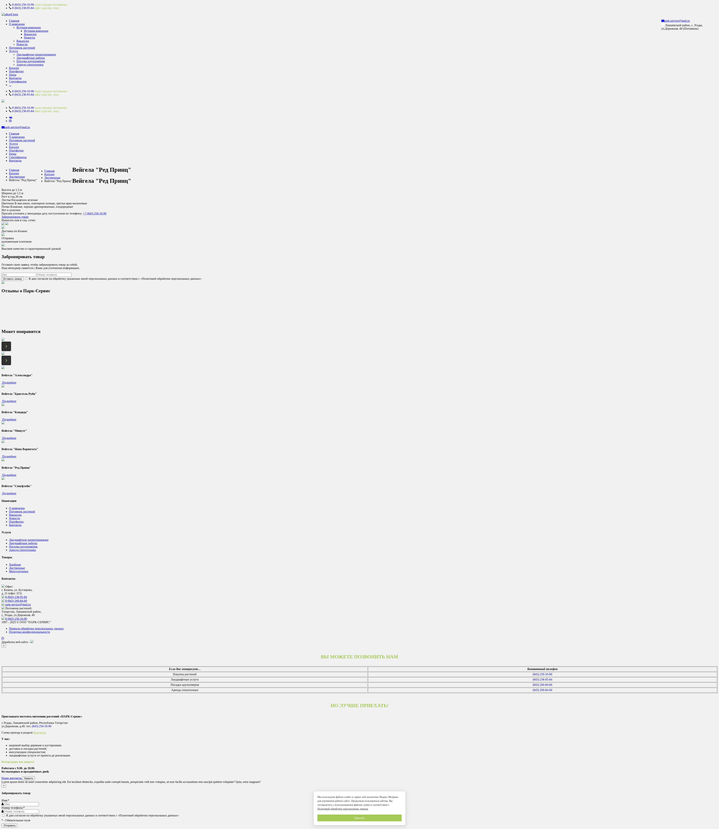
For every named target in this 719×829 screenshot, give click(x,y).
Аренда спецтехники (29, 64)
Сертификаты (18, 81)
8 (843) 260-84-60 (16, 600)
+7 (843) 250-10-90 (94, 213)
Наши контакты (11, 778)
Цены (12, 74)
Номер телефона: (13, 807)
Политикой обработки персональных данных (342, 808)
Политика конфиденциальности (29, 631)
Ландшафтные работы (30, 57)
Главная (14, 20)
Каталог (14, 68)
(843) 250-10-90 (542, 674)
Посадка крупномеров (30, 61)
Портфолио (16, 71)
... (10, 84)
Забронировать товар (14, 216)
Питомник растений (22, 47)
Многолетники (18, 571)
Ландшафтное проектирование (36, 54)
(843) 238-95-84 (542, 679)
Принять (359, 817)
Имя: (5, 800)
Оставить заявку (12, 278)
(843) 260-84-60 (542, 684)
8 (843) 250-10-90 (23, 4)
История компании (28, 27)
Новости (29, 37)
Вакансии (30, 34)
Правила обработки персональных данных (36, 628)
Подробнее (8, 382)
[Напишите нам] (359, 638)
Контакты (15, 78)
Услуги (13, 51)
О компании (17, 24)
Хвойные (15, 564)
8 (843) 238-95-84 (23, 8)
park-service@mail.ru (677, 20)
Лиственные (17, 176)
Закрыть (28, 778)
